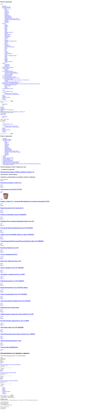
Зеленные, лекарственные (9, 46)
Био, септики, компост (9, 78)
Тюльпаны (7, 21)
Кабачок (6, 33)
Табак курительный (8, 53)
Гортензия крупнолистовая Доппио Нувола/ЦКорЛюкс (10, 364)
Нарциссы (7, 22)
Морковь (6, 39)
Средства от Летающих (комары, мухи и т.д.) (13, 81)
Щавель (6, 60)
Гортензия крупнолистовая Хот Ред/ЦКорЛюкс (9, 380)
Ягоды (6, 62)
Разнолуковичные (8, 16)
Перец (6, 43)
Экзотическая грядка (8, 61)
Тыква (6, 56)
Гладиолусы (7, 12)
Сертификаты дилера (9, 91)
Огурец (6, 41)
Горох (6, 29)
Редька (6, 48)
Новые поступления (6, 97)
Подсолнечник (7, 45)
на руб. (2, 108)
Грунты (6, 69)
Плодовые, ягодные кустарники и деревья (12, 19)
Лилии (6, 10)
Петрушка (7, 44)
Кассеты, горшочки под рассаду (11, 84)
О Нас (4, 90)
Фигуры (6, 87)
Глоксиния (7, 14)
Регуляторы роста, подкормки (10, 76)
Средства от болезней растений (10, 72)
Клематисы (7, 9)
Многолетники (7, 15)
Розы (6, 8)
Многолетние (7, 65)
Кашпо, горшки (8, 85)
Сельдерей (7, 52)
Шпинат (6, 59)
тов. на (3, 113)
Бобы (6, 27)
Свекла (6, 51)
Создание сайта (3, 397)
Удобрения (7, 70)
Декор (6, 86)
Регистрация (5, 116)
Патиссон (6, 42)
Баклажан (6, 26)
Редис (6, 47)
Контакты (4, 99)
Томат (6, 54)
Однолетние (7, 64)
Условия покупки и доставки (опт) (11, 93)
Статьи (4, 98)
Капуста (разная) (8, 34)
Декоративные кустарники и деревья (11, 18)
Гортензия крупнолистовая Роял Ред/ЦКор (8, 372)
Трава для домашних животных (10, 55)
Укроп (6, 57)
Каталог (4, 92)
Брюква (6, 28)
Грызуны (6, 80)
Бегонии (6, 13)
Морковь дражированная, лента (10, 40)
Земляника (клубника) (9, 32)
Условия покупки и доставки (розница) (12, 94)
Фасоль (6, 58)
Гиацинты (7, 20)
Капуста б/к (7, 35)
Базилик (6, 25)
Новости (4, 96)
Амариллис (7, 11)
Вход (3, 104)
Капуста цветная (8, 36)
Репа (5, 49)
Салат (6, 50)
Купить (1, 369)
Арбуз (6, 24)
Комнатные (7, 66)
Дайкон (6, 30)
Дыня (6, 31)
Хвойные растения (8, 17)
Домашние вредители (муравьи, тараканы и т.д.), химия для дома (17, 79)
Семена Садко (10, 109)
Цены (4, 95)
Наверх (1, 110)
